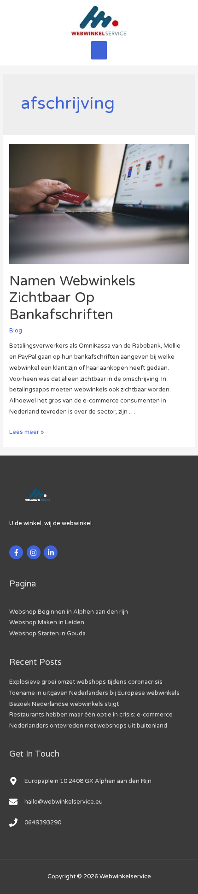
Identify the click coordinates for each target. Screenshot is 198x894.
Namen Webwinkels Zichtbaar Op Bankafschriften (72, 298)
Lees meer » (26, 432)
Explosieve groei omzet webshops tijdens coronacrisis (86, 682)
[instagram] (35, 552)
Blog (15, 330)
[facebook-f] (17, 552)
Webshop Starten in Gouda (47, 633)
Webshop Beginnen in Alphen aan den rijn (68, 612)
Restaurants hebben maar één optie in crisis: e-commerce (91, 714)
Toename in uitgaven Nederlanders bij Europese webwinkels (94, 693)
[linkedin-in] (52, 552)
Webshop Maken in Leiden (46, 622)
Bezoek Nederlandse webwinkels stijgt (64, 704)
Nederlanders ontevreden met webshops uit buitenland (88, 725)
